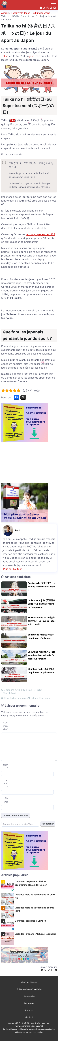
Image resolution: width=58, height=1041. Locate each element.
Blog (6, 698)
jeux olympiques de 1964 (40, 234)
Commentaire (5, 726)
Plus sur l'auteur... (13, 569)
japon (47, 698)
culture (34, 698)
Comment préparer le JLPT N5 (31, 920)
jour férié (34, 56)
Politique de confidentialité (29, 989)
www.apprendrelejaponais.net (29, 1026)
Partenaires (29, 1003)
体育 (12, 120)
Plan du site (29, 996)
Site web (6, 800)
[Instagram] (49, 970)
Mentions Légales (29, 982)
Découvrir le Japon (20, 13)
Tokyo (5, 56)
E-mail (6, 783)
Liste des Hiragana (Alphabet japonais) (35, 934)
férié (41, 698)
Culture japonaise (41, 13)
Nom (5, 766)
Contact (29, 1017)
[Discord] (56, 970)
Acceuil (5, 13)
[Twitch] (52, 970)
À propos (29, 1010)
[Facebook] (42, 970)
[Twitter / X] (45, 970)
